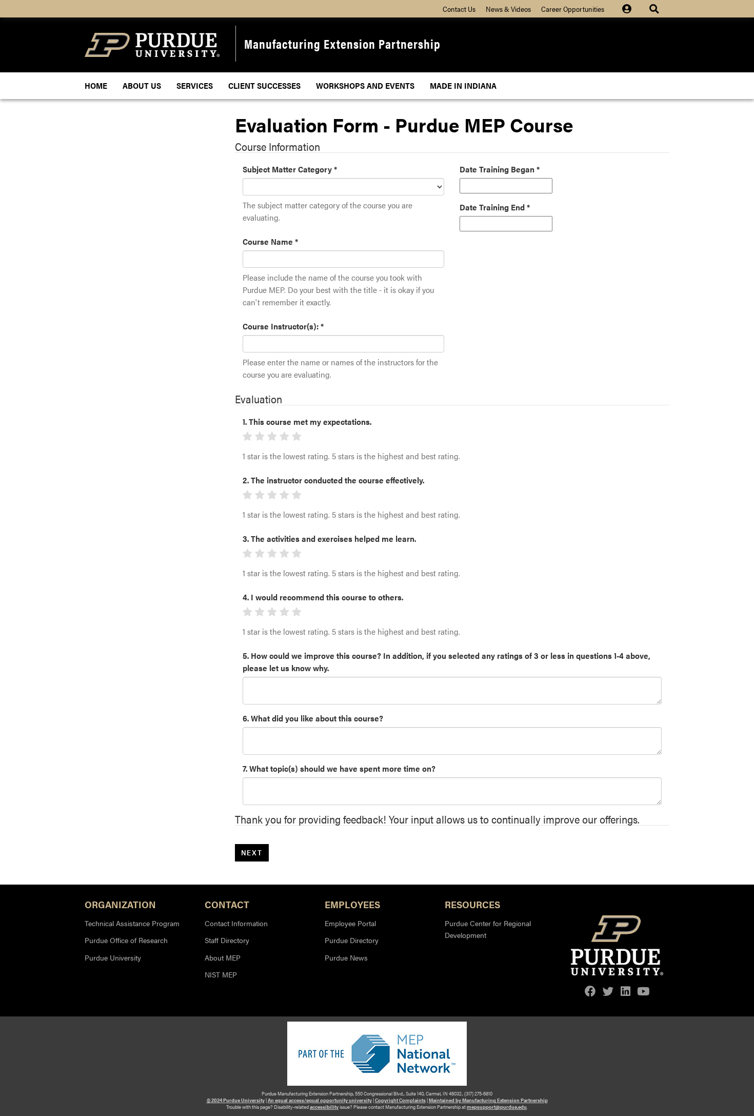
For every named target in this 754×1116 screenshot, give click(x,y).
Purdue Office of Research (126, 940)
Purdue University (113, 957)
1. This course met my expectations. (307, 421)
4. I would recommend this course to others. (323, 597)
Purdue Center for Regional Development (488, 929)
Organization (120, 903)
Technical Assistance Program (132, 923)
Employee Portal (350, 923)
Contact (227, 903)
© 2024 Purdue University (236, 1100)
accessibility (324, 1106)
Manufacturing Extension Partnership (342, 43)
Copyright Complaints (400, 1100)
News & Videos (508, 9)
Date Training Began (500, 169)
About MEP (223, 957)
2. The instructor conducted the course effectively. (333, 480)
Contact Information (236, 923)
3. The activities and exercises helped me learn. (329, 538)
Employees (352, 903)
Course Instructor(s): (283, 326)
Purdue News (346, 957)
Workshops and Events (365, 85)
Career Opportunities (572, 9)
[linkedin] (625, 991)
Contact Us (459, 9)
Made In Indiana (463, 85)
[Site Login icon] (632, 9)
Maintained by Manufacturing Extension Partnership (488, 1100)
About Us (142, 85)
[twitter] (608, 991)
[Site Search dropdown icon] (655, 9)
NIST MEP (221, 974)
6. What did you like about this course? (313, 718)
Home (96, 85)
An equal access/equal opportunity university (320, 1100)
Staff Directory (227, 940)
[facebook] (590, 991)
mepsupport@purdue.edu (497, 1106)
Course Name (270, 241)
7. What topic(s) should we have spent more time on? (339, 768)
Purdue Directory (352, 940)
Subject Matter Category (290, 169)
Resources (472, 903)
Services (194, 85)
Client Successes (264, 85)
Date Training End (495, 207)
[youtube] (643, 991)
